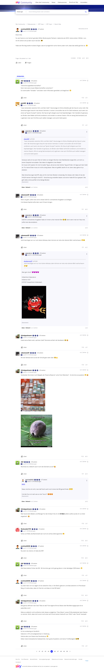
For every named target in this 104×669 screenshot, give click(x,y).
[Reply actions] (86, 132)
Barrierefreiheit (33, 659)
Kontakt (80, 659)
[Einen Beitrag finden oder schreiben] (85, 11)
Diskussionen (62, 2)
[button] (23, 187)
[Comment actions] (87, 81)
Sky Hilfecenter (24, 659)
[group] (73, 58)
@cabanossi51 (28, 261)
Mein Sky (18, 659)
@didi (23, 484)
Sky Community (20, 24)
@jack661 (26, 139)
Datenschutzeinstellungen (70, 659)
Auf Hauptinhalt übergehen (8, 1)
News (53, 2)
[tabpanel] (52, 365)
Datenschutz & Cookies (57, 659)
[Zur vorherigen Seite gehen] (37, 651)
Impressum (18, 662)
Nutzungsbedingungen (44, 659)
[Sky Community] (25, 2)
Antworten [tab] (20, 76)
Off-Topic (41, 24)
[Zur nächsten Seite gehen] (69, 651)
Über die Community (42, 2)
